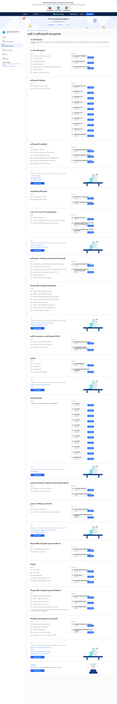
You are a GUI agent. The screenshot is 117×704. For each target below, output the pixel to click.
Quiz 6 (32, 525)
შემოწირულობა (73, 14)
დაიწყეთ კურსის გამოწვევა (8, 66)
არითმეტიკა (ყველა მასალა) (42, 30)
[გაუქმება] (115, 1)
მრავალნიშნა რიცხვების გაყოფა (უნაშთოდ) (45, 543)
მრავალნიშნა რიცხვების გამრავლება (43, 285)
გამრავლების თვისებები (38, 144)
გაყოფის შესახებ (36, 398)
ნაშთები (33, 564)
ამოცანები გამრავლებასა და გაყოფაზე (44, 618)
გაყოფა (33, 358)
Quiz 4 (32, 380)
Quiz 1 (32, 171)
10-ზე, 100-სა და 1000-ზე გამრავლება (43, 212)
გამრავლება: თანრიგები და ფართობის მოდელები (48, 258)
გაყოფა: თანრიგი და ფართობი (41, 503)
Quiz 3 (32, 318)
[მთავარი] (28, 30)
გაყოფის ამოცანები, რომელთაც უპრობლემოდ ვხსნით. (49, 483)
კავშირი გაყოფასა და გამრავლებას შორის (45, 336)
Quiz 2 (32, 240)
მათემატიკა (32, 30)
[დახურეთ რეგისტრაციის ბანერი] (115, 18)
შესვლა (82, 14)
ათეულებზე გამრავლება (38, 191)
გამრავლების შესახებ (37, 80)
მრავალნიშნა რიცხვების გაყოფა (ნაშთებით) (45, 590)
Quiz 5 (32, 467)
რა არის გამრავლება (37, 50)
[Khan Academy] (58, 14)
